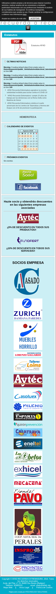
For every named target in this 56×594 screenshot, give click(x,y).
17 (20, 144)
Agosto (26, 131)
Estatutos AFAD (38, 45)
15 (34, 141)
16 (36, 141)
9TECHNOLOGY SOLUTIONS (36, 592)
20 (28, 144)
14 (31, 141)
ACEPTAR (35, 18)
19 (25, 144)
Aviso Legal (24, 587)
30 (36, 146)
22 (34, 144)
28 (31, 146)
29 (34, 146)
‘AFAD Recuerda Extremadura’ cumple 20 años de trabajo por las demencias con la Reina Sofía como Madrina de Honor (27, 98)
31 (20, 149)
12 (25, 141)
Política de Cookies (44, 587)
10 (20, 141)
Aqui (24, 14)
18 (22, 144)
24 (20, 146)
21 (31, 144)
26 (25, 146)
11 (22, 141)
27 (28, 146)
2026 (31, 131)
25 (22, 146)
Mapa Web (7, 587)
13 (28, 141)
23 (36, 144)
